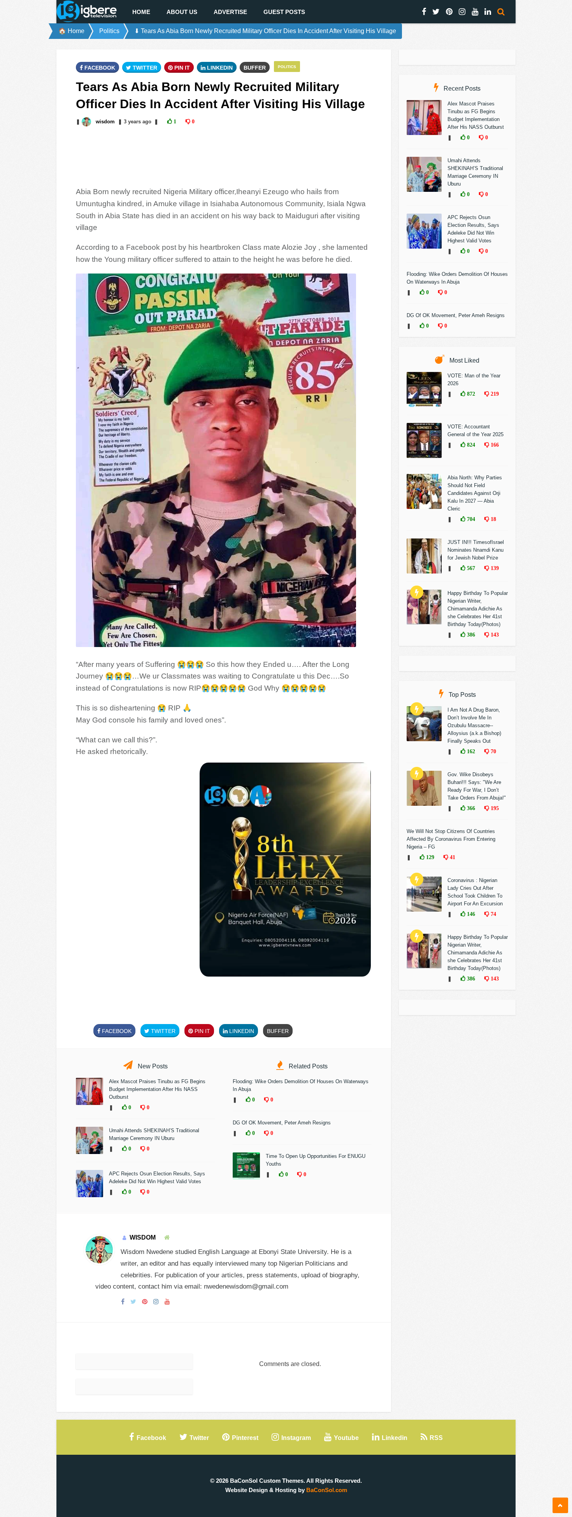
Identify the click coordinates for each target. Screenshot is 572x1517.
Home (141, 12)
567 (470, 568)
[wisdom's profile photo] (87, 122)
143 (494, 634)
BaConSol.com (326, 1490)
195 (494, 808)
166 (494, 444)
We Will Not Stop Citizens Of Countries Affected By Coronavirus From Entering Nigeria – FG (451, 839)
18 (492, 519)
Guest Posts (284, 12)
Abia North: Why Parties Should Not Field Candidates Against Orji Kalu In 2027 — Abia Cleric (474, 493)
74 (492, 914)
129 (429, 857)
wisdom (105, 122)
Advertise (230, 12)
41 (451, 857)
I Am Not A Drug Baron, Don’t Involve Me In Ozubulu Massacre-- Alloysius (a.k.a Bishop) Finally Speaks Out (474, 725)
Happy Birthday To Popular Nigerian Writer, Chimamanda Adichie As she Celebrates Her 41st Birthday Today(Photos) (477, 608)
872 (470, 393)
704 (470, 519)
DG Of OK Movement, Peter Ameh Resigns (282, 1123)
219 (494, 393)
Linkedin (219, 68)
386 (470, 634)
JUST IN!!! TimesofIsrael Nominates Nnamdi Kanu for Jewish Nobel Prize (475, 550)
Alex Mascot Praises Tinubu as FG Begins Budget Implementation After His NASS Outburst (157, 1089)
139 (494, 568)
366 (470, 808)
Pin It (181, 68)
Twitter (144, 68)
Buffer (255, 68)
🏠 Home (71, 31)
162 (470, 751)
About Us (182, 12)
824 (470, 444)
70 (492, 751)
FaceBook (99, 68)
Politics (109, 31)
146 (470, 914)
